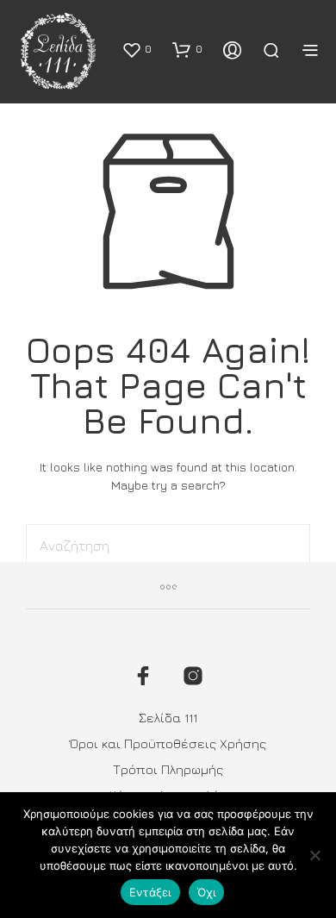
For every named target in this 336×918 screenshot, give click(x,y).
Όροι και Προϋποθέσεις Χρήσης (168, 743)
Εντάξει (150, 892)
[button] (136, 49)
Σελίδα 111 (168, 717)
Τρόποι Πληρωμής (168, 769)
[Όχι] (314, 855)
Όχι (206, 892)
